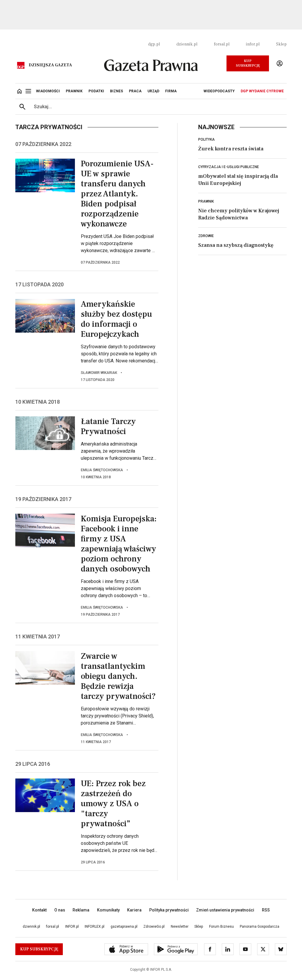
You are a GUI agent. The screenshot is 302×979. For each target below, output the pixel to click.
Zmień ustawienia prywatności (225, 910)
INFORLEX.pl (94, 926)
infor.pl (253, 44)
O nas (59, 910)
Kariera (134, 910)
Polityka (206, 139)
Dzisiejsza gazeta (50, 65)
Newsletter (179, 926)
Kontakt (39, 910)
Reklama (81, 910)
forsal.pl (221, 44)
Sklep (281, 44)
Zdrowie (206, 236)
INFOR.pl (72, 926)
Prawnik (206, 201)
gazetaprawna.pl (124, 926)
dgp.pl (154, 44)
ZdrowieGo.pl (154, 926)
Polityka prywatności (169, 910)
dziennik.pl (186, 44)
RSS (266, 910)
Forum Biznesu (221, 926)
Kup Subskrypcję (248, 63)
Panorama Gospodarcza (259, 926)
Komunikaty (108, 910)
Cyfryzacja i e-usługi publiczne (228, 167)
